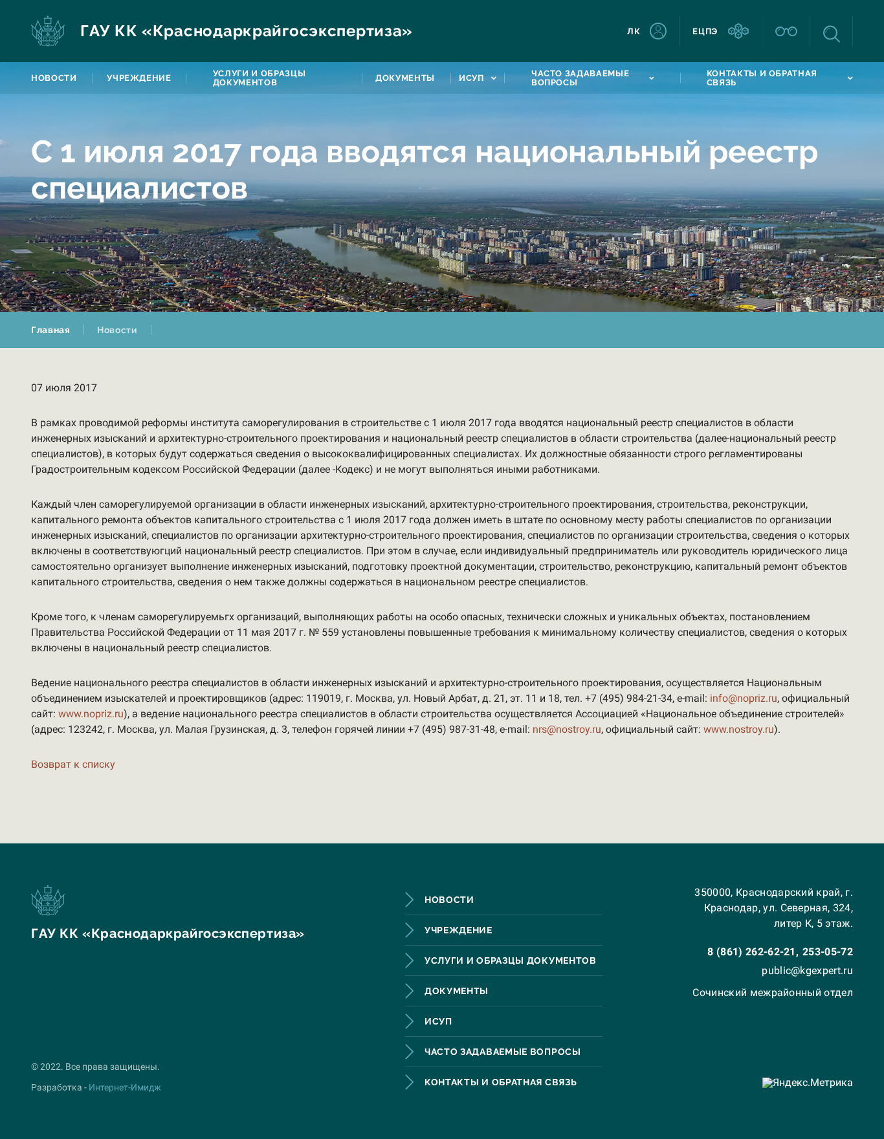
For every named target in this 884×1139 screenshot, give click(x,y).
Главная (51, 330)
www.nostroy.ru (738, 729)
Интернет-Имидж (125, 1087)
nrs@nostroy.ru (567, 729)
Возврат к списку (73, 764)
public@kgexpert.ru (807, 970)
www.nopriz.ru (91, 714)
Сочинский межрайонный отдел (772, 992)
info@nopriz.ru (743, 698)
